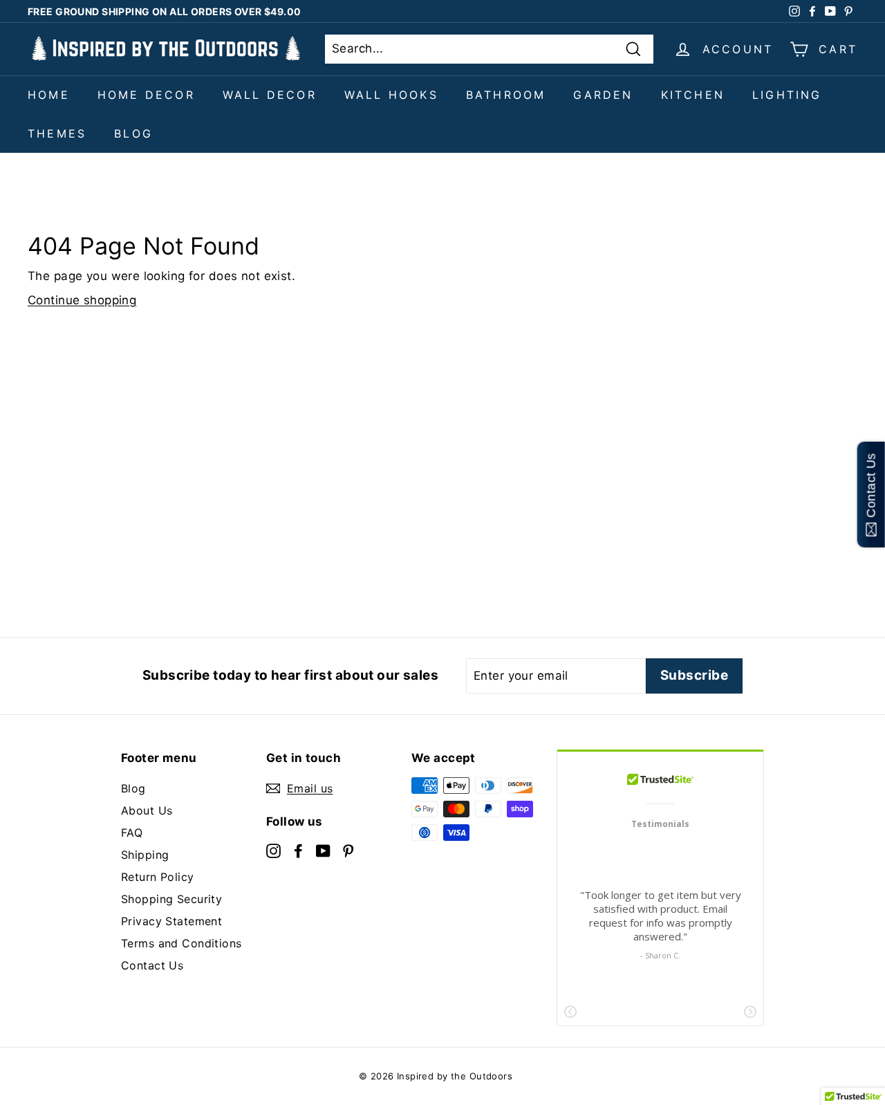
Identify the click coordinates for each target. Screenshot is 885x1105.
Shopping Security (171, 899)
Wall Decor (270, 95)
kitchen (693, 95)
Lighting (787, 95)
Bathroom (506, 95)
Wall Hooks (391, 95)
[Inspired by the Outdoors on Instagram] (273, 850)
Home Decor (146, 95)
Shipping (145, 855)
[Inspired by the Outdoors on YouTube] (323, 850)
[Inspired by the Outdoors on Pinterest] (348, 850)
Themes (57, 133)
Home (49, 95)
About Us (146, 810)
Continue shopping (82, 300)
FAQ (131, 832)
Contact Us (152, 965)
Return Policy (157, 877)
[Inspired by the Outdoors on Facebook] (298, 850)
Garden (603, 95)
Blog (133, 133)
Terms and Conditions (181, 943)
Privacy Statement (171, 921)
